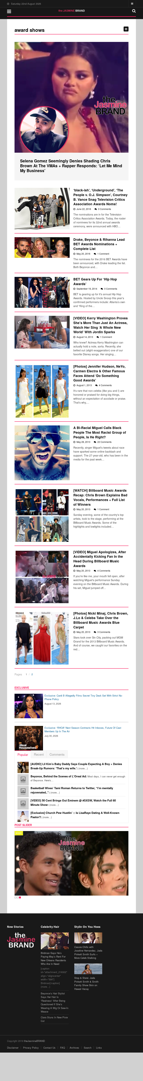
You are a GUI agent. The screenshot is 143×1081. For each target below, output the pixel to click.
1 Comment (103, 253)
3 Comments (103, 631)
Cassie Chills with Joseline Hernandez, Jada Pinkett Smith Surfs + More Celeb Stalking (88, 952)
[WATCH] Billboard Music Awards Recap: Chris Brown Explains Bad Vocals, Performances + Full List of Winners (100, 497)
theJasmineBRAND (34, 1041)
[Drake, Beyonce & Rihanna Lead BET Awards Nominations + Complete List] (42, 247)
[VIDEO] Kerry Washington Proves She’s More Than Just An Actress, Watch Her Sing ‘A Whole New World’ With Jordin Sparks (100, 325)
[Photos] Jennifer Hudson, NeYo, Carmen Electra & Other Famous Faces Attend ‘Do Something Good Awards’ (99, 373)
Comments (57, 754)
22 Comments (104, 441)
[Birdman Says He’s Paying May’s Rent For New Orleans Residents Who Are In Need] (55, 940)
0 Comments (104, 208)
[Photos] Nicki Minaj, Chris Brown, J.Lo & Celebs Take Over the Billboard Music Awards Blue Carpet (100, 620)
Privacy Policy (31, 1047)
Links (99, 1047)
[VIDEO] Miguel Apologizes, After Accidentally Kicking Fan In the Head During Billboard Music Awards (99, 558)
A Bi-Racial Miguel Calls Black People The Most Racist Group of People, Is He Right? (99, 432)
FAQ (62, 1047)
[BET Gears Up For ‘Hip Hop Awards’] (42, 292)
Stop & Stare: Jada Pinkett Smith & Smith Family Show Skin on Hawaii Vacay (86, 983)
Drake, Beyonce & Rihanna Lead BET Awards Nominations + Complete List (99, 244)
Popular (23, 754)
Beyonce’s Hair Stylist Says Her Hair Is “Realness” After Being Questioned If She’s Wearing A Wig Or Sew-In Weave (54, 1002)
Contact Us (49, 1047)
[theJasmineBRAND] (71, 10)
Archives (74, 1047)
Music (19, 833)
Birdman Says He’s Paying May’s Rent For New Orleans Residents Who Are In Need (53, 958)
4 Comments (105, 385)
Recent (39, 754)
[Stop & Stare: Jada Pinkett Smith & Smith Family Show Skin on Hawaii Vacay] (88, 969)
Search (87, 1047)
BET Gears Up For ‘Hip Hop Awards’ (95, 281)
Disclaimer (12, 1047)
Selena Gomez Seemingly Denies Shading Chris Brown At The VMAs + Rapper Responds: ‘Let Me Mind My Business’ (71, 165)
